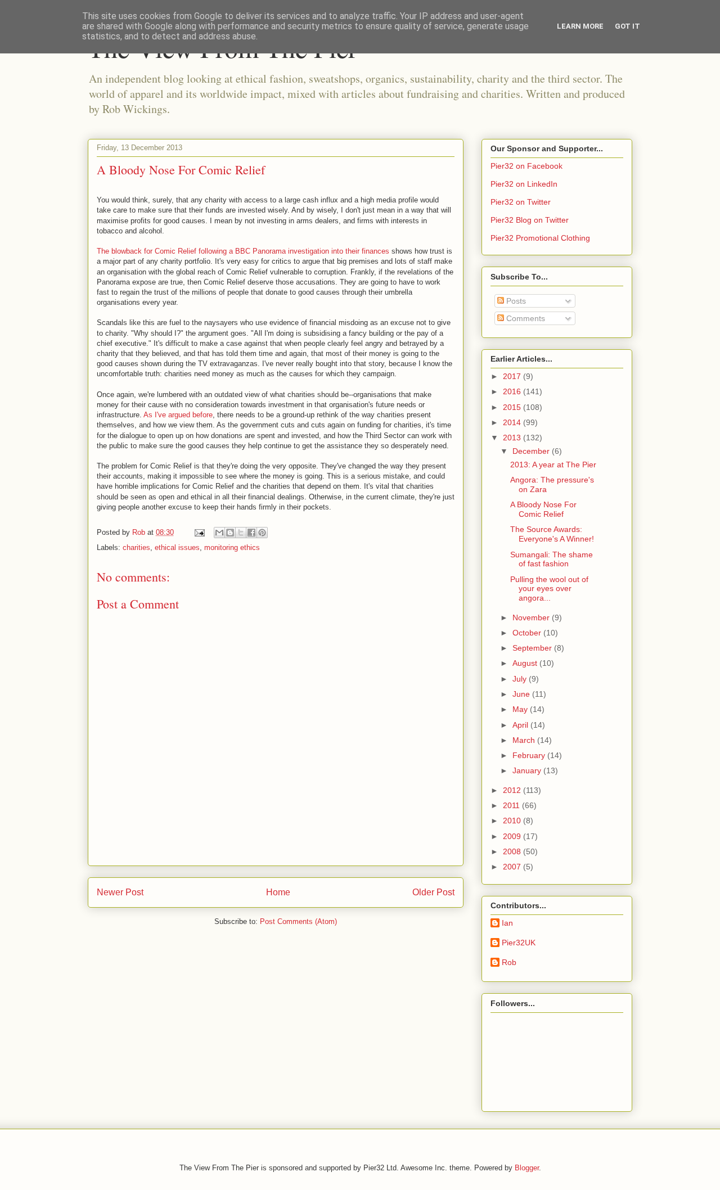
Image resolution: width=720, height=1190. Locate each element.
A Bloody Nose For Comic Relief (543, 509)
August (525, 663)
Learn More (580, 26)
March (524, 740)
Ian (507, 922)
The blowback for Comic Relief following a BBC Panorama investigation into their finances (243, 251)
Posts (515, 300)
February (529, 755)
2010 (513, 820)
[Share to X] (240, 532)
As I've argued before (178, 415)
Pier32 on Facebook (526, 165)
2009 (513, 836)
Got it (627, 26)
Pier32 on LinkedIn (523, 183)
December (532, 451)
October (527, 632)
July (520, 678)
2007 (513, 866)
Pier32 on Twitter (520, 201)
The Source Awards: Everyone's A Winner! (552, 534)
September (533, 647)
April (521, 724)
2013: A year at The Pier (553, 464)
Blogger (527, 1168)
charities (136, 547)
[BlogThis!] (230, 532)
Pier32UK (519, 942)
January (527, 770)
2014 (513, 422)
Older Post (433, 892)
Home (278, 892)
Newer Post (120, 892)
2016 (513, 391)
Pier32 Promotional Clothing (540, 237)
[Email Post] (199, 532)
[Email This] (219, 532)
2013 (513, 437)
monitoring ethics (232, 547)
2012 (513, 790)
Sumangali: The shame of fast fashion (551, 559)
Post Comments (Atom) (298, 921)
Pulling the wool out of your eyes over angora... (549, 589)
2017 (513, 376)
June (522, 693)
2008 (513, 851)
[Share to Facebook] (251, 532)
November (532, 617)
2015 (513, 407)
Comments (524, 318)
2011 (512, 805)
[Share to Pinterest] (262, 532)
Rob (509, 962)
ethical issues (177, 547)
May (521, 709)
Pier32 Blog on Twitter (529, 219)
